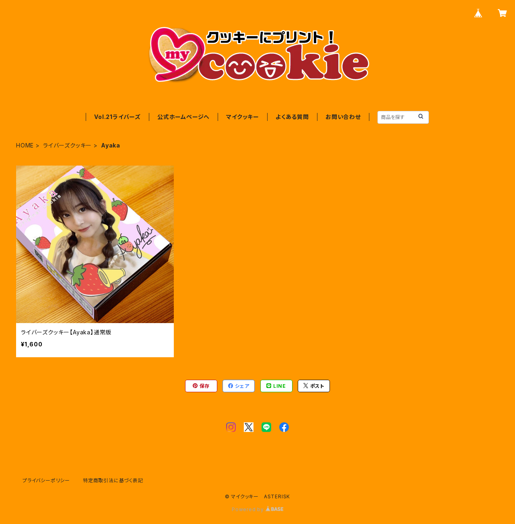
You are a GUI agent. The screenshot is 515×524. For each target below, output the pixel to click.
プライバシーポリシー (46, 480)
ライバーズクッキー (67, 145)
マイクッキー (242, 116)
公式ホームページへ (183, 116)
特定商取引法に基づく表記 (113, 480)
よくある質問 (292, 116)
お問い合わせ (343, 116)
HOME (25, 145)
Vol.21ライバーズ (117, 116)
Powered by (249, 509)
